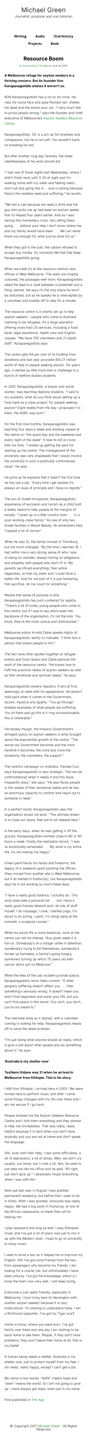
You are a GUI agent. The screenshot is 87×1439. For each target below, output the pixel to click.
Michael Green (43, 10)
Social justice (29, 65)
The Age (43, 65)
